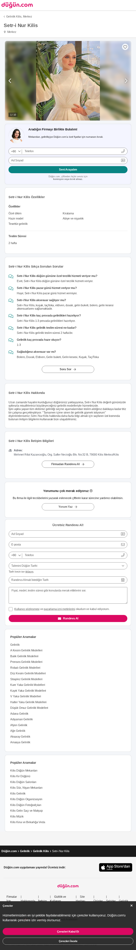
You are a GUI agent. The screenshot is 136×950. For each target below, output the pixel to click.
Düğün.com (9, 851)
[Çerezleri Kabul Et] (131, 905)
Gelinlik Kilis (41, 851)
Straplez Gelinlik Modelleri (26, 679)
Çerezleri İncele (68, 941)
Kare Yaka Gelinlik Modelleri (27, 684)
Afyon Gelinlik (18, 725)
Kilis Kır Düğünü (20, 776)
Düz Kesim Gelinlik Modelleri (28, 673)
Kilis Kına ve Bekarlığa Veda (27, 822)
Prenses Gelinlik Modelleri (26, 661)
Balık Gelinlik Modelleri (24, 656)
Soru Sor (65, 369)
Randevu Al (70, 618)
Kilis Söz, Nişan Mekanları (26, 787)
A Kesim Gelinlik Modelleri (26, 650)
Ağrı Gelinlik (17, 730)
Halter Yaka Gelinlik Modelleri (28, 702)
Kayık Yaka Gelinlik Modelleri (28, 690)
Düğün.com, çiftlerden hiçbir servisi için (68, 177)
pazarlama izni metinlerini (59, 609)
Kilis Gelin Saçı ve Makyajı (26, 810)
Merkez (27, 16)
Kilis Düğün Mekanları (23, 770)
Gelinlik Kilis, (14, 16)
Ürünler (98, 900)
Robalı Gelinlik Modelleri (25, 667)
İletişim (42, 900)
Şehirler (111, 900)
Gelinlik (14, 644)
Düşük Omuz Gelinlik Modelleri (29, 707)
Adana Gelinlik (19, 713)
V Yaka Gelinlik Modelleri (25, 696)
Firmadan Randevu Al (65, 464)
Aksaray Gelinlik (20, 736)
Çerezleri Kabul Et (68, 931)
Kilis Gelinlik (18, 793)
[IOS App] (115, 867)
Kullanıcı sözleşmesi (26, 609)
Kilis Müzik (17, 816)
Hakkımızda (28, 900)
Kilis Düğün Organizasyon (26, 799)
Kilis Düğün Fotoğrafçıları (25, 805)
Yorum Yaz (65, 506)
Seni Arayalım (68, 169)
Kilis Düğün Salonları (23, 782)
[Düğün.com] (16, 5)
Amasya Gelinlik (20, 742)
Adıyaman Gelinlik (21, 719)
